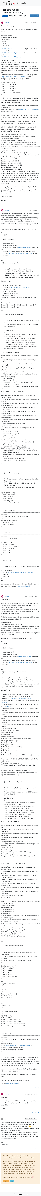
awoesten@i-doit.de (24, 247)
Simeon (7, 22)
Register (6, 1181)
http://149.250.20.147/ (8, 49)
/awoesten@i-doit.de (24, 586)
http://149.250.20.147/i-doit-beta (11, 57)
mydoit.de (4, 702)
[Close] (37, 1155)
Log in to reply (34, 16)
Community (21, 3)
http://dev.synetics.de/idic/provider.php (20, 572)
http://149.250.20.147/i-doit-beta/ (21, 698)
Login (12, 1181)
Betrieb (5, 15)
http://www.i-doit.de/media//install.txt (13, 77)
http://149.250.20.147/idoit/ (20, 287)
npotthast (8, 1119)
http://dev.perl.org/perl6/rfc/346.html (20, 253)
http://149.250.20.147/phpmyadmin (12, 53)
